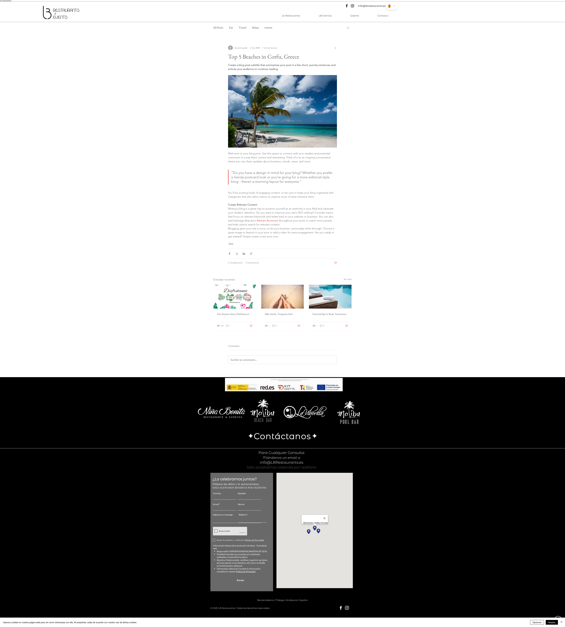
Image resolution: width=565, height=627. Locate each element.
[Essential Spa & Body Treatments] (330, 297)
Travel (242, 27)
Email (216, 504)
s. (269, 608)
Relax (255, 27)
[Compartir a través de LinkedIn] (243, 253)
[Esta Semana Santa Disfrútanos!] (234, 297)
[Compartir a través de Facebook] (229, 253)
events (268, 27)
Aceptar (551, 622)
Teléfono (243, 515)
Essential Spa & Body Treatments (329, 314)
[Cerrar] (561, 622)
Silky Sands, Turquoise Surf (279, 314)
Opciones (537, 622)
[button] (348, 27)
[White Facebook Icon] (340, 608)
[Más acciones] (335, 48)
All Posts (218, 27)
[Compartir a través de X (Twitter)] (236, 253)
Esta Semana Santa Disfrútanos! (233, 314)
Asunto (241, 504)
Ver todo (348, 279)
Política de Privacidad (245, 571)
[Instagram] (352, 6)
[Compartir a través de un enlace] (251, 253)
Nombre (217, 493)
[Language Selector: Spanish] (392, 6)
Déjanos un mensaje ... (223, 515)
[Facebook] (347, 6)
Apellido (242, 493)
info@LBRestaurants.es (281, 462)
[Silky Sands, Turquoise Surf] (282, 297)
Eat (231, 27)
